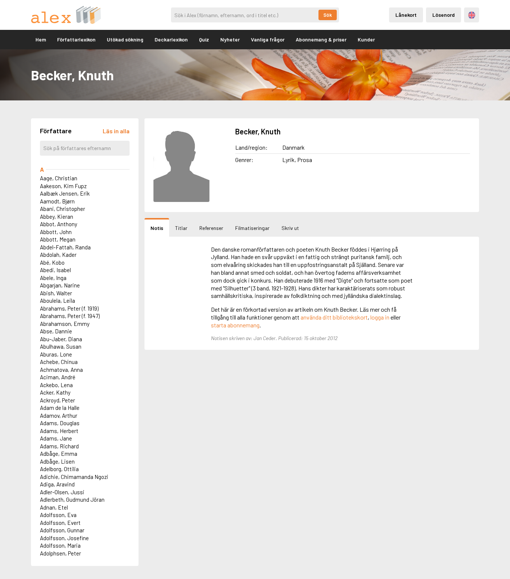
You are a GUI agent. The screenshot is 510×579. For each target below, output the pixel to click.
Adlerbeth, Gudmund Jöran (72, 499)
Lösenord (443, 15)
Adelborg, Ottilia (59, 469)
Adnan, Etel (54, 507)
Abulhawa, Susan (60, 346)
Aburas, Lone (56, 354)
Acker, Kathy (55, 392)
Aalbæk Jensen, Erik (65, 193)
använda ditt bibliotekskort (334, 317)
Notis (156, 228)
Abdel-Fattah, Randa (65, 247)
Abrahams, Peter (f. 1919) (69, 308)
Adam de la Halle (60, 407)
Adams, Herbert (59, 430)
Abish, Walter (56, 293)
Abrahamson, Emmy (65, 323)
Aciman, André (57, 377)
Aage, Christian (58, 178)
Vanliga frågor (267, 39)
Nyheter (230, 39)
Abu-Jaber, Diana (61, 339)
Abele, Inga (53, 277)
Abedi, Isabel (55, 270)
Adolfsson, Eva (58, 514)
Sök (327, 15)
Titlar (181, 228)
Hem (40, 39)
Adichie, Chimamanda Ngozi (74, 476)
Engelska (471, 15)
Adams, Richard (59, 446)
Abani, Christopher (62, 208)
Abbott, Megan (57, 239)
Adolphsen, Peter (60, 553)
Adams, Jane (56, 438)
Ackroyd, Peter (57, 400)
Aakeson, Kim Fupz (63, 186)
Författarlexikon (76, 39)
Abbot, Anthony (58, 224)
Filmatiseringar (252, 228)
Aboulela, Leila (57, 300)
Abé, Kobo (52, 262)
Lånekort (406, 15)
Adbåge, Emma (58, 453)
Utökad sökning (125, 39)
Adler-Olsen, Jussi (62, 492)
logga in (379, 317)
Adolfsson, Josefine (64, 538)
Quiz (204, 39)
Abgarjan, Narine (60, 285)
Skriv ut (290, 228)
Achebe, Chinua (59, 361)
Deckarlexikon (171, 39)
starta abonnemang (235, 325)
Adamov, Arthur (58, 415)
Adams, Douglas (60, 423)
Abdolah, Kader (58, 254)
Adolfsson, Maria (60, 545)
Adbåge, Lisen (57, 461)
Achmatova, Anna (61, 369)
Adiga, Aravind (57, 484)
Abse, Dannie (56, 331)
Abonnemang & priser (321, 39)
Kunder (366, 39)
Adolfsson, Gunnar (62, 530)
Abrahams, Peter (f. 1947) (70, 315)
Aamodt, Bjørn (57, 201)
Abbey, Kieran (56, 216)
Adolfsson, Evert (60, 522)
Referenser (211, 228)
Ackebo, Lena (56, 385)
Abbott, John (56, 231)
